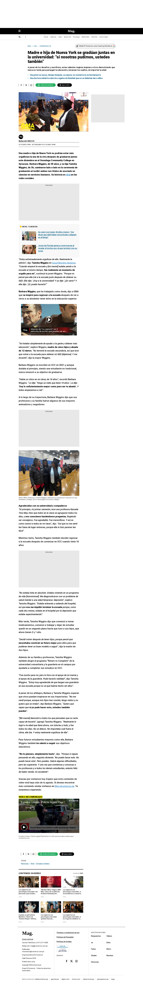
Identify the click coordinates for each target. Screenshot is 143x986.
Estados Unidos (42, 864)
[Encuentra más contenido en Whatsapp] (31, 85)
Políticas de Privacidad (65, 937)
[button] (24, 827)
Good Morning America (64, 262)
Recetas (109, 955)
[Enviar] (20, 37)
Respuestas (96, 936)
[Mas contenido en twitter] (71, 961)
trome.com (76, 979)
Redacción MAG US (26, 141)
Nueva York (67, 37)
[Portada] (27, 937)
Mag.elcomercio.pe (64, 786)
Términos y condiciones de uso (68, 933)
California (53, 37)
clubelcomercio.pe (41, 979)
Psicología (76, 37)
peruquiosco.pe (102, 979)
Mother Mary (85, 37)
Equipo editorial (27, 939)
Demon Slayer (103, 37)
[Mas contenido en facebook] (66, 961)
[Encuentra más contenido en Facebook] (21, 85)
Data (108, 942)
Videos (109, 936)
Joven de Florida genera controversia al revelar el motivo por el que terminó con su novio (57, 248)
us (92, 942)
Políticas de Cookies (64, 941)
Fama (93, 949)
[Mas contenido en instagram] (76, 961)
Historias (25, 864)
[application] (49, 816)
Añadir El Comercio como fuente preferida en (95, 46)
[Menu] (20, 31)
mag (112, 979)
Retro (108, 949)
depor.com (65, 979)
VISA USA (94, 37)
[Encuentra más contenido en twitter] (26, 85)
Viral (32, 864)
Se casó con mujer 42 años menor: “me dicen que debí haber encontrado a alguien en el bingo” (57, 235)
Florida (46, 37)
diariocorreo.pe (88, 979)
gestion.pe (55, 979)
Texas (60, 37)
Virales (94, 955)
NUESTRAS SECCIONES (98, 932)
